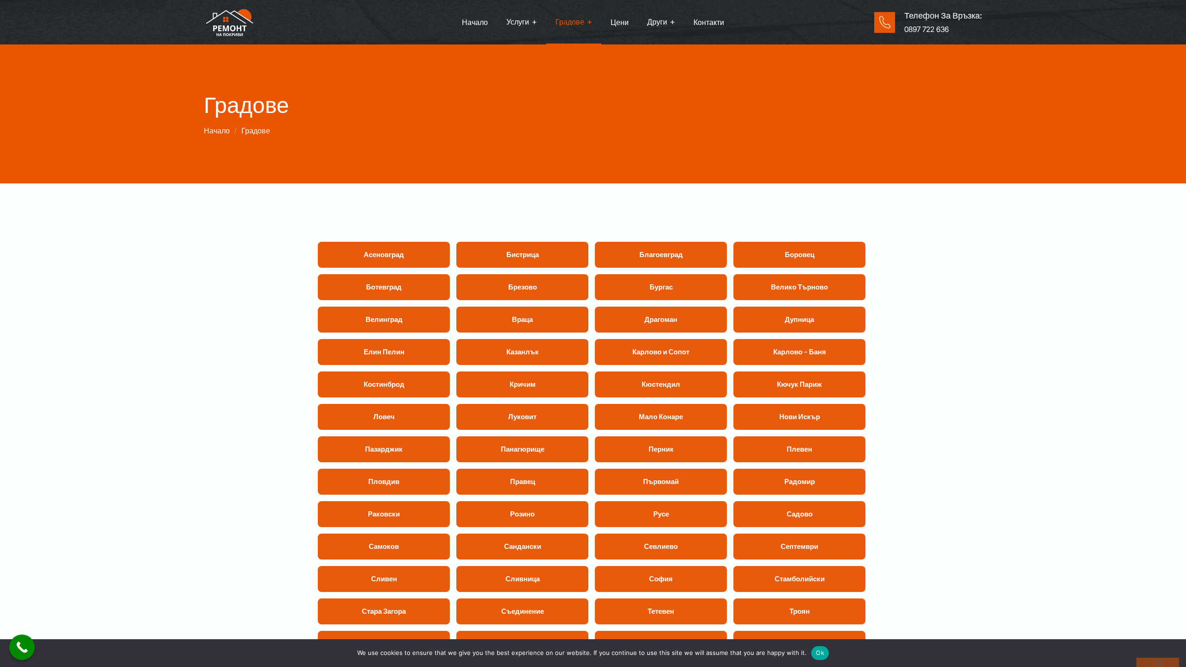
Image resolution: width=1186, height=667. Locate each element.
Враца (522, 319)
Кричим (523, 384)
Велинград (384, 319)
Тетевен (661, 611)
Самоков (384, 546)
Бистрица (522, 254)
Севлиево (661, 546)
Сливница (522, 579)
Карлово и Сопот (660, 352)
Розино (522, 514)
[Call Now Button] (22, 647)
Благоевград (661, 254)
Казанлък (522, 352)
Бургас (661, 287)
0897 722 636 (926, 29)
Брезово (522, 287)
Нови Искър (799, 417)
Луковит (522, 417)
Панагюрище (522, 449)
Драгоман (660, 319)
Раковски (384, 514)
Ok (820, 652)
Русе (661, 514)
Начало (217, 131)
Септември (799, 546)
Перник (661, 449)
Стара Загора (384, 611)
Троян (799, 611)
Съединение (522, 611)
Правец (522, 481)
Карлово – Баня (799, 352)
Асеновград (384, 254)
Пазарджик (384, 449)
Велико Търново (799, 287)
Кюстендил (661, 384)
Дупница (799, 319)
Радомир (799, 481)
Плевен (799, 449)
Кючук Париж (799, 384)
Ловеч (384, 417)
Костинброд (384, 384)
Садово (800, 514)
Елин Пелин (384, 352)
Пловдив (383, 481)
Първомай (661, 481)
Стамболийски (800, 579)
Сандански (522, 546)
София (661, 579)
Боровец (799, 254)
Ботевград (384, 287)
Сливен (384, 579)
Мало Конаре (661, 417)
